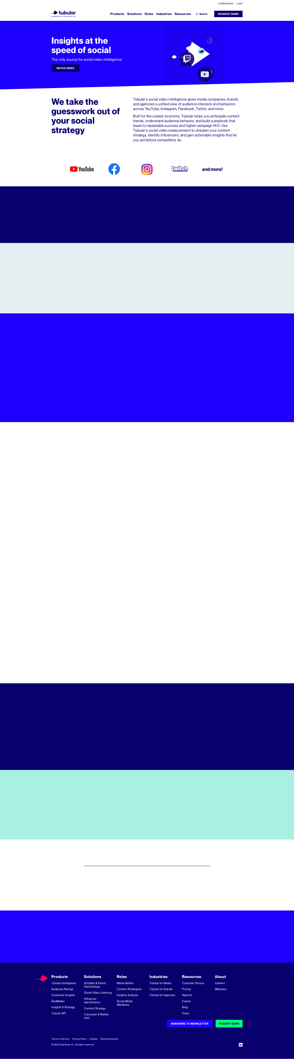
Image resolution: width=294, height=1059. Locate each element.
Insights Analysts (127, 995)
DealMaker (58, 1001)
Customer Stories (193, 983)
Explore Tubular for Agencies (212, 530)
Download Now (68, 830)
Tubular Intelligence (63, 983)
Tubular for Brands (160, 989)
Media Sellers (125, 983)
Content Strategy (95, 1008)
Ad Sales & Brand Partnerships (95, 984)
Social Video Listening (98, 992)
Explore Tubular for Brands (147, 530)
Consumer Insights (63, 995)
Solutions (92, 976)
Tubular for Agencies (162, 995)
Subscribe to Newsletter (190, 1023)
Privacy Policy (79, 1039)
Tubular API (58, 1013)
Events (186, 1001)
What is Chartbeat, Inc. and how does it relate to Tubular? (132, 897)
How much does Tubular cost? (109, 886)
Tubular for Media (160, 983)
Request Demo (228, 13)
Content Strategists (129, 989)
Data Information (109, 1039)
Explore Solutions (176, 412)
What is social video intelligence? (112, 874)
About (220, 976)
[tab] (196, 360)
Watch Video (65, 68)
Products (59, 976)
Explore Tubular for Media (82, 530)
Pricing (186, 989)
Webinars (220, 989)
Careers (220, 983)
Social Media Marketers (125, 1002)
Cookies (93, 1039)
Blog (185, 1007)
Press (185, 1013)
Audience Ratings (62, 989)
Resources (191, 976)
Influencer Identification (92, 1000)
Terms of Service (60, 1039)
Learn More (146, 301)
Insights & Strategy (63, 1007)
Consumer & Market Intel (96, 1016)
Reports (187, 995)
